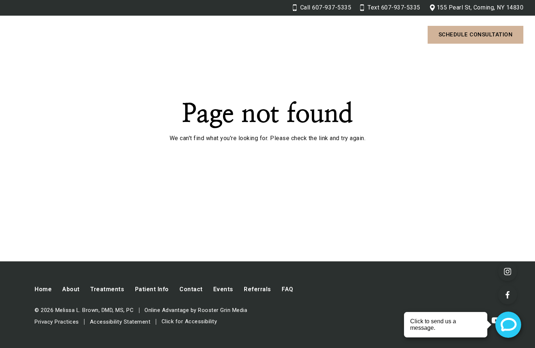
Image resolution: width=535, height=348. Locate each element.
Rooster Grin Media (222, 310)
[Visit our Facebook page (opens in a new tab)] (507, 294)
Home (43, 289)
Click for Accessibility (189, 321)
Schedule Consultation (476, 34)
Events (223, 289)
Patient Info (284, 34)
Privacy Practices (57, 322)
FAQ (287, 289)
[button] (187, 35)
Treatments (225, 34)
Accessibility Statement (120, 322)
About (174, 34)
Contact (337, 34)
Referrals (257, 289)
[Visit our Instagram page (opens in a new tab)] (507, 271)
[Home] (75, 35)
